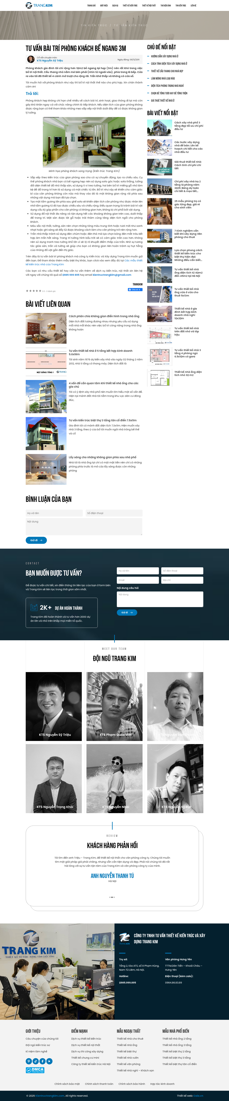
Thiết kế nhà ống (127, 1045)
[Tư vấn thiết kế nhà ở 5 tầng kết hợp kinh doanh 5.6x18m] (46, 362)
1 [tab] (110, 897)
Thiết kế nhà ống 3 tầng (176, 1045)
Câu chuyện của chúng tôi (42, 1039)
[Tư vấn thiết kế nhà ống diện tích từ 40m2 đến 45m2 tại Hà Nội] (159, 274)
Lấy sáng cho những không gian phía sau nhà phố (102, 457)
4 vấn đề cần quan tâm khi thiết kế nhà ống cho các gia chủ (103, 385)
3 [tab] (114, 897)
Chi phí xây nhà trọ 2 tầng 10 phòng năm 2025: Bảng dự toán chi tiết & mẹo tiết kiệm (187, 186)
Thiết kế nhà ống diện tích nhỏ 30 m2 (188, 373)
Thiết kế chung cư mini (85, 1058)
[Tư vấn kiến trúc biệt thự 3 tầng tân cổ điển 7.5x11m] (46, 433)
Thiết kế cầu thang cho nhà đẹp (167, 71)
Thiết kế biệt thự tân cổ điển (179, 1064)
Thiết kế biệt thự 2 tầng (176, 1051)
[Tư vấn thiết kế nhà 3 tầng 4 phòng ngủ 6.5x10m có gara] (159, 356)
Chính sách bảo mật (67, 1084)
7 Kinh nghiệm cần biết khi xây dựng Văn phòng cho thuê (188, 234)
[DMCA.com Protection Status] (35, 1072)
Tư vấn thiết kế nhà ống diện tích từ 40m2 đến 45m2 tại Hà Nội (188, 273)
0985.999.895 (127, 983)
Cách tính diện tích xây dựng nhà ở (169, 63)
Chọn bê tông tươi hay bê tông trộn (169, 93)
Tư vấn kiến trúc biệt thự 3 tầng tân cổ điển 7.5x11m (103, 420)
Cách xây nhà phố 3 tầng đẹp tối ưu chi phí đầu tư (188, 126)
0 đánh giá (48, 291)
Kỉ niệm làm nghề (36, 1051)
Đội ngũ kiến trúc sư (38, 1045)
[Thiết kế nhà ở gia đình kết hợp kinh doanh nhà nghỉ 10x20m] (159, 314)
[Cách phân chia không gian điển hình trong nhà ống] (46, 328)
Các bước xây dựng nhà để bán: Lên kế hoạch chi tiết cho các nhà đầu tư (188, 147)
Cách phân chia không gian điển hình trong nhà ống (104, 316)
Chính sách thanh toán (99, 1084)
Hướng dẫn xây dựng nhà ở (164, 56)
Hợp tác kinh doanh (162, 1084)
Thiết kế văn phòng (128, 1064)
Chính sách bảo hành (132, 1084)
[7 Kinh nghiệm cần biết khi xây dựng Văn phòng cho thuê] (159, 236)
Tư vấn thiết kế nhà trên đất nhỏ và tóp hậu (186, 332)
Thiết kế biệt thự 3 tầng (176, 1058)
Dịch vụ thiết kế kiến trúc (86, 1039)
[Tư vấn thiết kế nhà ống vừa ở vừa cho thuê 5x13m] (159, 294)
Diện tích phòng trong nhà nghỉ (167, 85)
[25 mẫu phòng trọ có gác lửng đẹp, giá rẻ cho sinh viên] (159, 211)
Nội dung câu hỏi (127, 588)
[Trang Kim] (39, 5)
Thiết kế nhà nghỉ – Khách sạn (135, 1070)
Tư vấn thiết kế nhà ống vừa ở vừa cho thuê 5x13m (186, 292)
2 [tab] (112, 897)
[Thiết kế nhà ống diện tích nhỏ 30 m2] (159, 378)
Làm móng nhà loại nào (163, 78)
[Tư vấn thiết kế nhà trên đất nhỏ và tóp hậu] (159, 334)
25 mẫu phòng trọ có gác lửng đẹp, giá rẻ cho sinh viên (187, 204)
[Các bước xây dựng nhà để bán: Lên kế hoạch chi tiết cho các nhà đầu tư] (159, 147)
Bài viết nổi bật (162, 112)
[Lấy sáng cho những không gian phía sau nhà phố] (46, 469)
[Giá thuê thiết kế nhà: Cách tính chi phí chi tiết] (159, 167)
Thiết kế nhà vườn (127, 1058)
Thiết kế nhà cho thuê (130, 1039)
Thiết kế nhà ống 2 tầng (176, 1039)
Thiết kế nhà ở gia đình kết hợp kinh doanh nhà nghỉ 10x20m (185, 313)
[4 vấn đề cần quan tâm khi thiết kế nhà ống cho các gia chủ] (46, 396)
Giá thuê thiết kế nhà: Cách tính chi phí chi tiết (188, 165)
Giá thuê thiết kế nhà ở (162, 100)
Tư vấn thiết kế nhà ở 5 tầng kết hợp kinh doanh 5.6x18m (100, 352)
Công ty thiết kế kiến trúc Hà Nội (90, 1064)
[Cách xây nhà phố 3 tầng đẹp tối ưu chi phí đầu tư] (159, 128)
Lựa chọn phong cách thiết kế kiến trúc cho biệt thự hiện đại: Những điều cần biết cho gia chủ (188, 255)
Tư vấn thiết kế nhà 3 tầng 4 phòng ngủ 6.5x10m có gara (187, 353)
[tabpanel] (112, 869)
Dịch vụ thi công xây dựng (87, 1051)
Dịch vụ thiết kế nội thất (85, 1045)
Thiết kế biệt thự (126, 1051)
